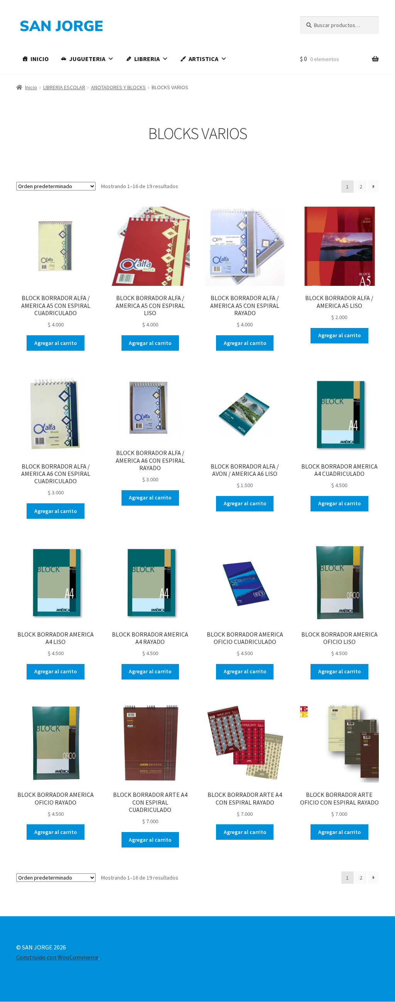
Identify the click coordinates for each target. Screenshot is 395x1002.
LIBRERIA (147, 59)
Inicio (31, 87)
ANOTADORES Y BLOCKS (118, 87)
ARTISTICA (203, 59)
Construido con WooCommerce (57, 957)
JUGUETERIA (87, 59)
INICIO (39, 59)
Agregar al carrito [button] (55, 343)
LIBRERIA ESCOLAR (64, 87)
